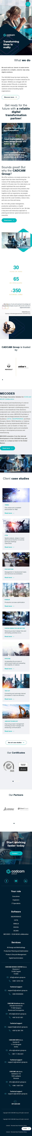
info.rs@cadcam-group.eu (17, 1050)
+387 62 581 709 (17, 1030)
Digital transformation (16, 958)
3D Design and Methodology (16, 947)
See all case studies (14, 742)
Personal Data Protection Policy (19, 1125)
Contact (25, 1128)
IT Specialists (16, 903)
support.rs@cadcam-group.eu (17, 1062)
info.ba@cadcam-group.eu (17, 1014)
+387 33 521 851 (17, 1017)
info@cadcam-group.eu (17, 977)
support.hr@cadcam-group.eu (17, 990)
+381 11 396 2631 (17, 1054)
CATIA (9, 419)
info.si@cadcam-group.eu (17, 1082)
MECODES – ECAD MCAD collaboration (16, 934)
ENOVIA (16, 927)
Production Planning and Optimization (16, 951)
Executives (16, 896)
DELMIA (16, 931)
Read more (6, 448)
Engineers (16, 900)
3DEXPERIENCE (17, 419)
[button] (2, 379)
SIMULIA (16, 923)
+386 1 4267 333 (17, 1085)
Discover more (9, 97)
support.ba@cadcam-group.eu (18, 1027)
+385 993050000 (17, 994)
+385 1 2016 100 (17, 981)
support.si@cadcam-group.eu (17, 1094)
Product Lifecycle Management (16, 954)
